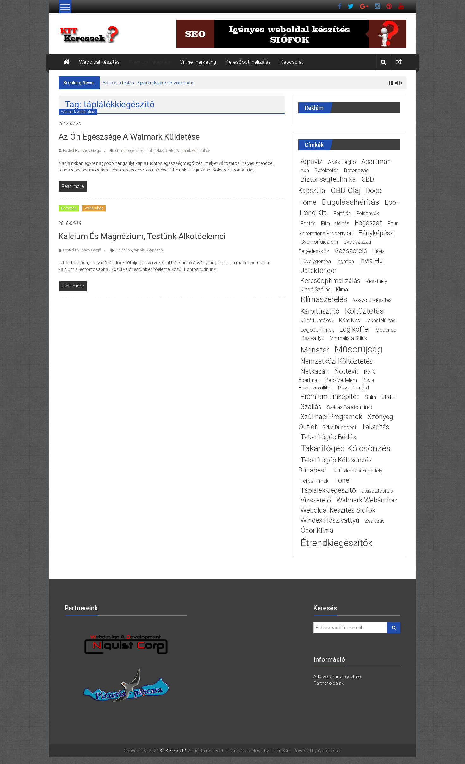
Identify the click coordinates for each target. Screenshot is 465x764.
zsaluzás (375, 521)
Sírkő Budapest (339, 427)
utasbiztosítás (377, 491)
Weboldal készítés (99, 62)
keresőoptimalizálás (330, 281)
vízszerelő (316, 500)
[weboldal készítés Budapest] (126, 644)
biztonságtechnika (328, 179)
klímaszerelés (324, 299)
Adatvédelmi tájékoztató (337, 676)
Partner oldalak (328, 683)
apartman (376, 161)
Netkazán (315, 371)
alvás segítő (342, 162)
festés (308, 223)
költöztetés (364, 311)
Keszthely (376, 281)
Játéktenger (319, 270)
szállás (311, 407)
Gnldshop (123, 250)
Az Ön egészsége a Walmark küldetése (129, 136)
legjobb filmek (317, 330)
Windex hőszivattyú (330, 520)
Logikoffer (354, 329)
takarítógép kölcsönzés (346, 448)
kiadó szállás (316, 289)
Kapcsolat (291, 62)
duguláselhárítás (350, 202)
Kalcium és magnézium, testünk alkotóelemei (142, 236)
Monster (315, 349)
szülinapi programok (331, 417)
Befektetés (326, 170)
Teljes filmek (315, 481)
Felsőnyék (367, 213)
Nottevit (346, 371)
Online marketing (198, 62)
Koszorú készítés (372, 300)
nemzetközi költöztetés (337, 361)
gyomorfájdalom (319, 242)
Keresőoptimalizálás (248, 62)
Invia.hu (371, 261)
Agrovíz (312, 161)
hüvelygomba (316, 261)
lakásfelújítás (380, 320)
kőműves (349, 320)
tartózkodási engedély (357, 471)
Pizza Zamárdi (354, 388)
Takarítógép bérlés (328, 437)
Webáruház (93, 208)
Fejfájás (342, 213)
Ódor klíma (317, 530)
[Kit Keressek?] (66, 62)
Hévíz (379, 251)
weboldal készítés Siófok (338, 510)
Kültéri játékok (317, 320)
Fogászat (368, 223)
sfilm (370, 397)
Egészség (69, 208)
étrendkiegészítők (129, 150)
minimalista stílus (348, 338)
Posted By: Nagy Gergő (82, 150)
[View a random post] (399, 62)
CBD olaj (346, 190)
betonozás (356, 170)
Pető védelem (341, 380)
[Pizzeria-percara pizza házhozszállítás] (126, 688)
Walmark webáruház (78, 112)
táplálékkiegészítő (160, 150)
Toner (342, 480)
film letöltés (335, 223)
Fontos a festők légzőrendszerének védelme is (149, 82)
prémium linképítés (330, 396)
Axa (305, 170)
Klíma (342, 289)
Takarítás (375, 427)
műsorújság (358, 349)
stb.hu (388, 397)
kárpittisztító (320, 311)
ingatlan (345, 261)
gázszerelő (350, 251)
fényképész (376, 233)
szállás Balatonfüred (349, 407)
